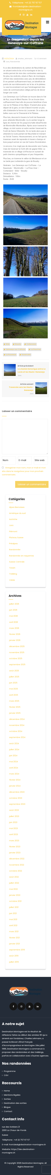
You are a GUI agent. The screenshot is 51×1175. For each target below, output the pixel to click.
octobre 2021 (15, 901)
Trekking (13, 573)
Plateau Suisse (16, 537)
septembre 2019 (17, 949)
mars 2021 (14, 931)
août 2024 (14, 743)
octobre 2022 (15, 870)
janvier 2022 (14, 895)
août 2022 (14, 876)
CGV (6, 1075)
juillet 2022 (14, 883)
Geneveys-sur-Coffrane (15, 349)
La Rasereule (11, 354)
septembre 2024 (17, 737)
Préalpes (13, 543)
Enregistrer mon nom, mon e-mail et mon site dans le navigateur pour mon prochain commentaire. (24, 471)
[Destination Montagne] (21, 25)
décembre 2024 (17, 719)
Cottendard (31, 344)
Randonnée (15, 61)
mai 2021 (13, 919)
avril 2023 (13, 834)
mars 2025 (14, 701)
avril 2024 (13, 767)
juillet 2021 (14, 907)
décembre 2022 (16, 858)
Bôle (7, 344)
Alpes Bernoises (16, 507)
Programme (10, 1071)
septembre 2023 (17, 804)
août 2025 (14, 670)
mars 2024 (14, 773)
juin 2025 (13, 682)
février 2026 (14, 634)
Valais (12, 580)
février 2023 (14, 846)
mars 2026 (14, 628)
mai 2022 (13, 889)
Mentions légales (12, 1095)
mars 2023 (14, 840)
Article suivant (21, 387)
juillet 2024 (14, 749)
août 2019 (13, 955)
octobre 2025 (15, 658)
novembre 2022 (16, 864)
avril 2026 (13, 622)
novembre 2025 (16, 652)
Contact (8, 1111)
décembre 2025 (17, 646)
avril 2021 (13, 925)
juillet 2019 (14, 961)
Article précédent (32, 369)
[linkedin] (31, 15)
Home (7, 1090)
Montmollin (26, 354)
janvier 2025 (15, 713)
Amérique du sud (17, 513)
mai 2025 (13, 688)
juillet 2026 (14, 603)
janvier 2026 (14, 640)
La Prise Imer (36, 349)
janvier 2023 (14, 852)
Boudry (18, 344)
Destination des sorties (15, 1103)
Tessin (12, 567)
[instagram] (24, 15)
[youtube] (27, 15)
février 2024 (14, 779)
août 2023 (14, 810)
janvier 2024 (15, 785)
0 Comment (41, 58)
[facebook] (20, 15)
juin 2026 (13, 609)
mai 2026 (13, 616)
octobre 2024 (15, 731)
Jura (7, 61)
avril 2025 (13, 695)
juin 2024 (13, 755)
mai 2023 (13, 828)
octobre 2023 (15, 798)
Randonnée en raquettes (21, 555)
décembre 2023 (16, 792)
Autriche (13, 519)
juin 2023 (13, 822)
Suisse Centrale (16, 561)
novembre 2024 (16, 725)
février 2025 (14, 707)
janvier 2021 (14, 943)
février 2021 (14, 937)
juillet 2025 (14, 676)
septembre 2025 (17, 664)
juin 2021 (13, 913)
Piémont (13, 531)
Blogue (7, 1107)
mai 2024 (13, 761)
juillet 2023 (14, 816)
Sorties (7, 1099)
